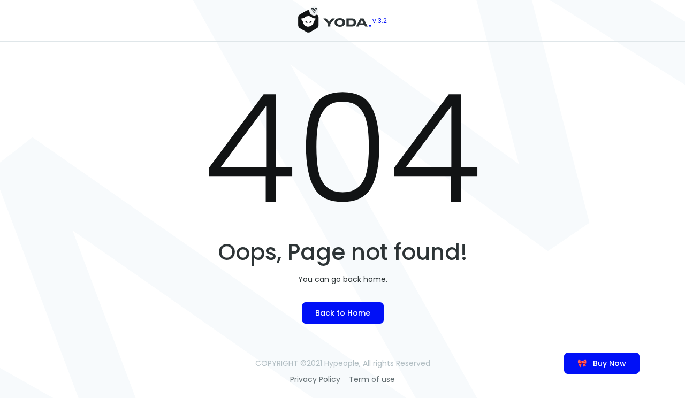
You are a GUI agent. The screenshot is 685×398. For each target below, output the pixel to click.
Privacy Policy (315, 379)
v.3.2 (379, 20)
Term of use (372, 379)
